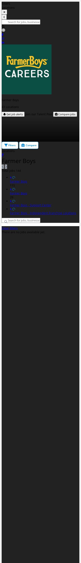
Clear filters (10, 228)
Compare (31, 145)
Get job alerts (14, 114)
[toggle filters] (4, 12)
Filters (12, 145)
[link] (40, 30)
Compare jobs (66, 114)
